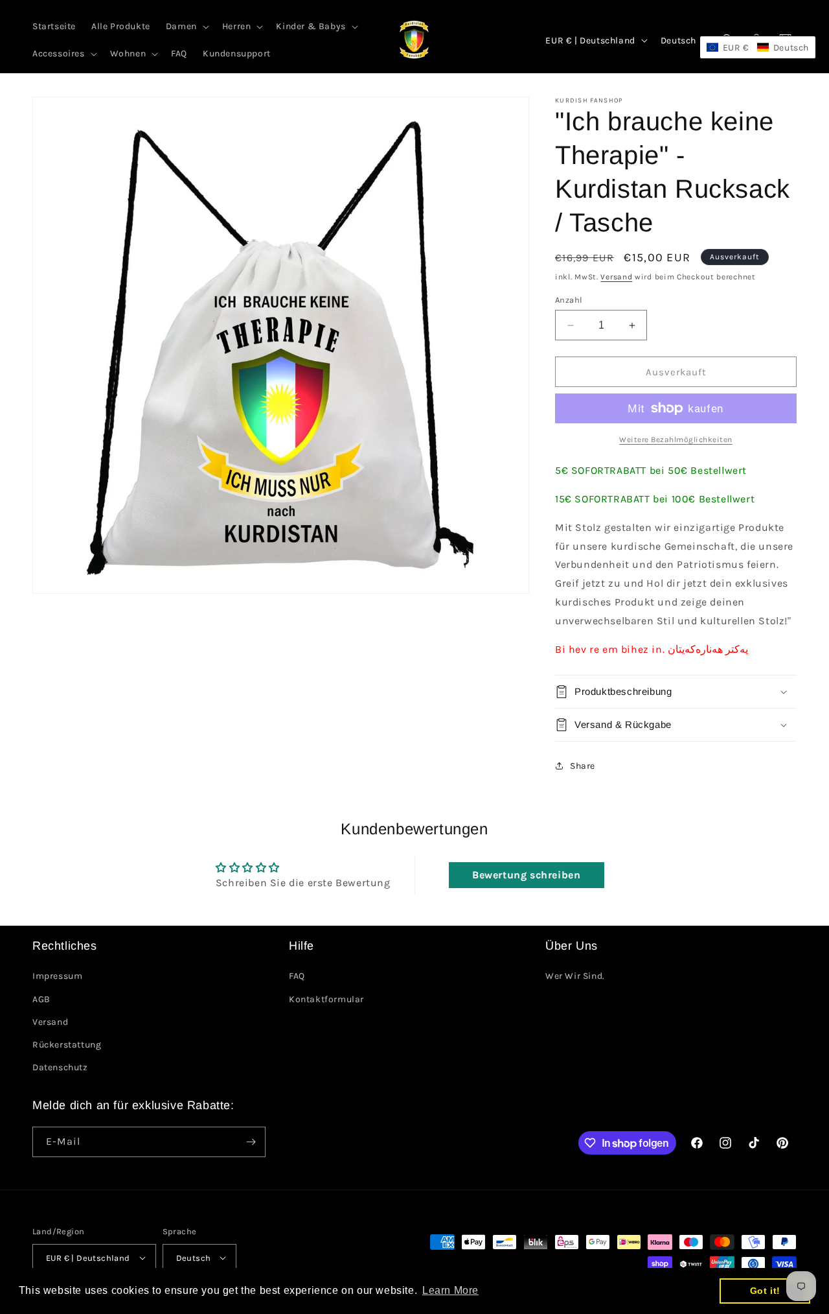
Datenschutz (60, 1067)
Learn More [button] (450, 1290)
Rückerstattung (66, 1044)
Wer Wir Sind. (575, 975)
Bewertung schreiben (526, 875)
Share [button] (582, 765)
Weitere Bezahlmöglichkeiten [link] (675, 439)
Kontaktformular (326, 999)
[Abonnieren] (250, 1142)
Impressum (57, 975)
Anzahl (568, 300)
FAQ (297, 975)
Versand (616, 276)
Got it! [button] (765, 1290)
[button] (186, 26)
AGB (41, 999)
